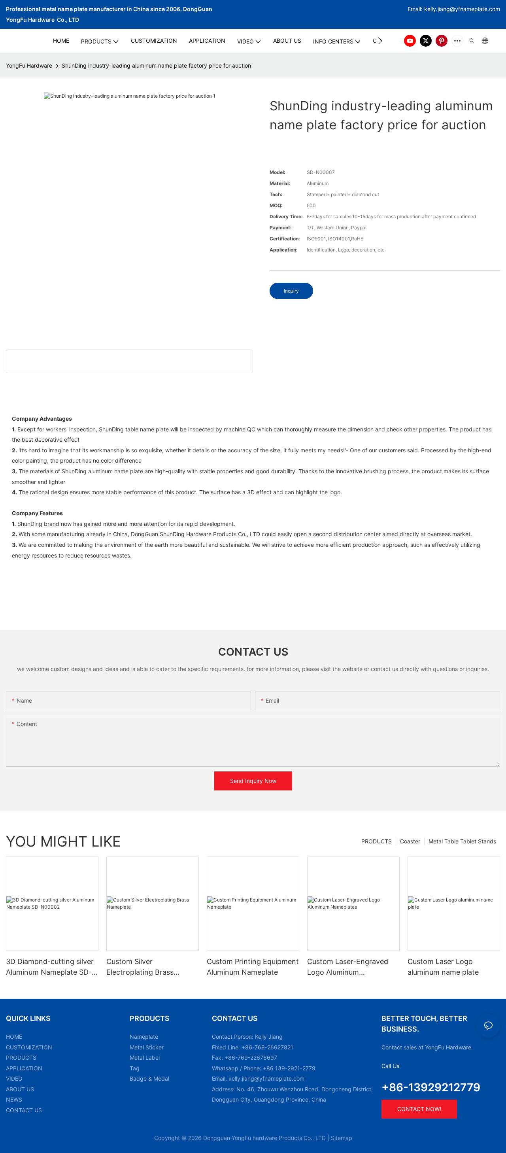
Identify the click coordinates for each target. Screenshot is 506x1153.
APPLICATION (24, 1068)
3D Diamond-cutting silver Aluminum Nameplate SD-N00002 (50, 967)
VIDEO (14, 1078)
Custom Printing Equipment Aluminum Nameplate (253, 966)
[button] (380, 40)
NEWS (14, 1099)
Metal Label (145, 1057)
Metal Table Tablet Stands (462, 841)
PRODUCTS (376, 841)
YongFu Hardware (29, 65)
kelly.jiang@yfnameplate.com (266, 1078)
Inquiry (291, 291)
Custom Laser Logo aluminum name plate (443, 966)
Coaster (410, 841)
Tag (135, 1068)
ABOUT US (20, 1089)
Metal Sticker (147, 1047)
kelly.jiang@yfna (445, 9)
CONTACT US (24, 1110)
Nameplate (144, 1036)
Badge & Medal (149, 1078)
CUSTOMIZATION (29, 1047)
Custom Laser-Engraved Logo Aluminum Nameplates (347, 967)
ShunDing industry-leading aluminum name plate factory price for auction (156, 65)
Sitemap (341, 1137)
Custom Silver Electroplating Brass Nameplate (140, 967)
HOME (14, 1036)
